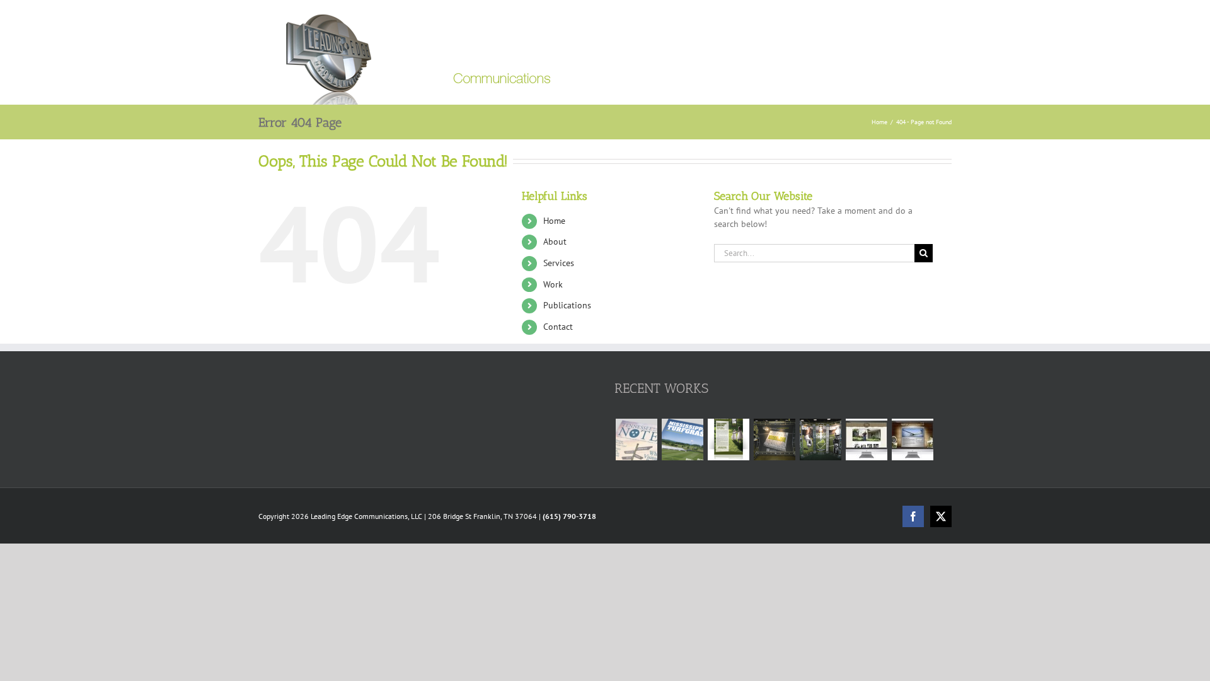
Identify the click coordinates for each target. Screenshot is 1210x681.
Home (554, 220)
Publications (567, 305)
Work (553, 284)
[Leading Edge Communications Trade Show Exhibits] (774, 439)
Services (558, 263)
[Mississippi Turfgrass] (682, 439)
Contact (558, 326)
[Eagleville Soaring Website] (912, 439)
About (555, 241)
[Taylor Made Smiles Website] (866, 439)
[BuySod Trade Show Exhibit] (820, 439)
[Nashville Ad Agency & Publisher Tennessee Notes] (636, 439)
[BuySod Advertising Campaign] (728, 439)
